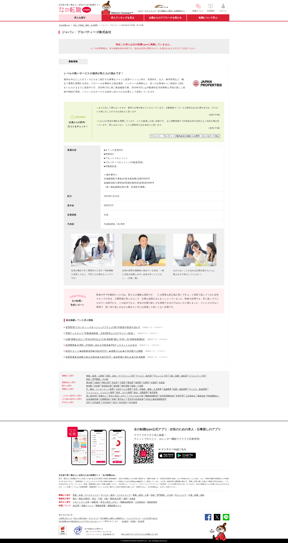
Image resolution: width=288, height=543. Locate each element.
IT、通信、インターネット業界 (100, 389)
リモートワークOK (81, 502)
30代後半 (133, 402)
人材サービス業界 (124, 389)
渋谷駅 (97, 386)
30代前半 (123, 402)
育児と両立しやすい (118, 396)
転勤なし (103, 396)
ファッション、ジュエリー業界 (100, 392)
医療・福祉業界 (180, 389)
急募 (114, 399)
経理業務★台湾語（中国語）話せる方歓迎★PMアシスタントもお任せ (101, 345)
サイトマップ (150, 11)
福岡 (125, 499)
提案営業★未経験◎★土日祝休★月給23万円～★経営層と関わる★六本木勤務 (105, 357)
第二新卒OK (91, 396)
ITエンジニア (180, 495)
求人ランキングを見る (122, 17)
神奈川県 (106, 382)
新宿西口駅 (107, 386)
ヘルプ (140, 11)
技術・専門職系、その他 (97, 379)
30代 (115, 402)
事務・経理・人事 (141, 495)
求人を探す (80, 17)
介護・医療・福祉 (196, 495)
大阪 (106, 499)
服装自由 (201, 396)
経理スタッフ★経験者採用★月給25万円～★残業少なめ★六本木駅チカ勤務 (104, 351)
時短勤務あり (213, 396)
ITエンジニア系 (160, 376)
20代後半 (96, 402)
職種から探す (65, 495)
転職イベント (88, 506)
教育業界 (154, 392)
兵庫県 (146, 382)
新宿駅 (89, 386)
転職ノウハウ (65, 506)
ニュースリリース (133, 518)
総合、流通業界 (141, 392)
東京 (75, 499)
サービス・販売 (108, 495)
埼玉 (94, 499)
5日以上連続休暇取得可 (155, 399)
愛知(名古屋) (115, 499)
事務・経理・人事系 (95, 376)
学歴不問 (180, 396)
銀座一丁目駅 (137, 386)
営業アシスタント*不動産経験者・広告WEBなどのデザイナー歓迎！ (100, 333)
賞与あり (122, 399)
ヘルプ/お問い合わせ (150, 518)
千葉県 (123, 382)
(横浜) (87, 499)
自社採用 (141, 521)
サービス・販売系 (144, 376)
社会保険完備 (92, 399)
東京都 (89, 382)
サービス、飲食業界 (198, 389)
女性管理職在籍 (167, 396)
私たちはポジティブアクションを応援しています (139, 534)
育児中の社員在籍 (136, 399)
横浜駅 (117, 386)
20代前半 (106, 402)
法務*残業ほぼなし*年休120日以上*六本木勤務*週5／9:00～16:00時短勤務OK (105, 339)
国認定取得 (152, 502)
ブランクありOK (135, 396)
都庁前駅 (126, 386)
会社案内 (125, 521)
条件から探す (65, 502)
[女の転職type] (64, 521)
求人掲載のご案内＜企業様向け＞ (171, 11)
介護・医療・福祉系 (178, 376)
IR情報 (133, 521)
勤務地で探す (65, 499)
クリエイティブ (124, 495)
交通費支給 (105, 399)
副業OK (95, 502)
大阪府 (97, 382)
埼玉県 (115, 382)
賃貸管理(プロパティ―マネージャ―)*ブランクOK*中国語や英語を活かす (103, 327)
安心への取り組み (80, 518)
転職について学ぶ (208, 17)
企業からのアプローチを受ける (165, 17)
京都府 (154, 382)
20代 (88, 402)
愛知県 (130, 382)
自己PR (76, 506)
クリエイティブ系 (197, 376)
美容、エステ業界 (124, 392)
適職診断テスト (115, 506)
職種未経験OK (151, 396)
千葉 (100, 499)
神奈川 (82, 499)
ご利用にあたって (65, 518)
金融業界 (167, 389)
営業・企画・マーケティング (86, 495)
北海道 (162, 382)
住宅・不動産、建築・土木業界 (148, 389)
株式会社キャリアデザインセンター (84, 521)
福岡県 (138, 382)
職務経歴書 (101, 506)
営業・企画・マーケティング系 (120, 376)
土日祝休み (191, 396)
